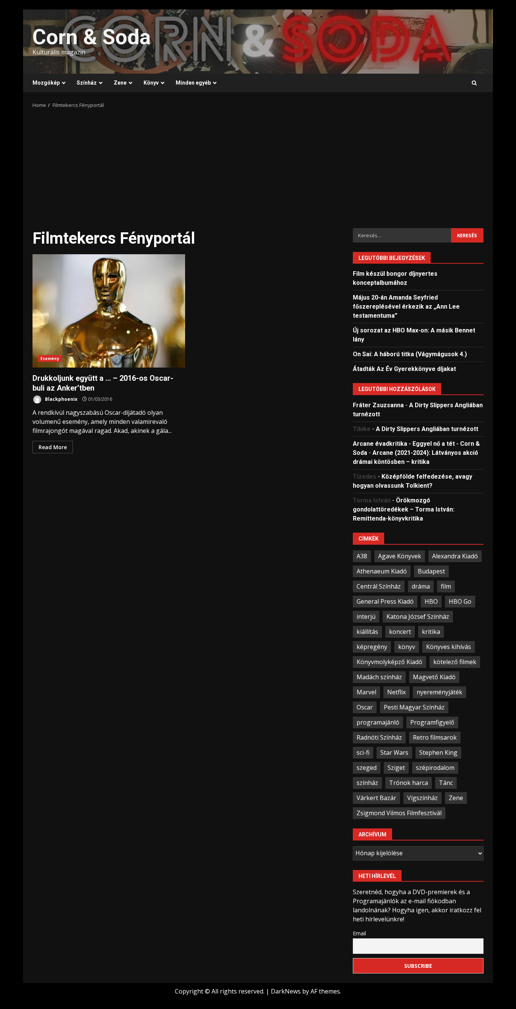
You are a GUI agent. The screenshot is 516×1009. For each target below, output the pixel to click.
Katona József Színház (417, 616)
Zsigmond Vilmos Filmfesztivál (399, 813)
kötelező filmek (454, 662)
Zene (120, 83)
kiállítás (367, 631)
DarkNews (286, 991)
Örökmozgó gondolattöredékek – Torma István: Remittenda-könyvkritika (403, 509)
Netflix (396, 692)
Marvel (366, 692)
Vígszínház (422, 798)
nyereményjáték (439, 692)
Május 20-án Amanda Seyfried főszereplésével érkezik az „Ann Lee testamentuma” (406, 306)
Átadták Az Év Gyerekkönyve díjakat (404, 368)
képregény (372, 647)
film (446, 586)
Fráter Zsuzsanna (378, 405)
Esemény (49, 358)
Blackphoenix (60, 399)
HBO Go (460, 601)
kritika (431, 631)
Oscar (365, 707)
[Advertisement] (258, 166)
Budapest (431, 571)
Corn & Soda (91, 37)
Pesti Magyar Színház (414, 707)
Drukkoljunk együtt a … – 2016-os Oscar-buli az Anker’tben (108, 311)
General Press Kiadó (385, 601)
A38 (362, 556)
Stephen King (438, 752)
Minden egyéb (193, 83)
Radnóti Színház (379, 737)
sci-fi (363, 752)
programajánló (378, 722)
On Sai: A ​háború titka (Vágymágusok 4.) (410, 354)
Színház (87, 83)
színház (367, 783)
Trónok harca (408, 783)
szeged (367, 767)
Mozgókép (46, 83)
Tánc (446, 783)
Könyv (151, 83)
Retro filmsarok (435, 737)
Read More (53, 447)
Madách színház (379, 677)
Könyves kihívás (448, 647)
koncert (400, 631)
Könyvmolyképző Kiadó (389, 662)
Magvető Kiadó (434, 677)
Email (359, 933)
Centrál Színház (379, 586)
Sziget (396, 767)
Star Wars (394, 752)
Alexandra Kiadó (455, 556)
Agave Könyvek (399, 556)
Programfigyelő (432, 722)
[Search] (474, 83)
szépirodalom (435, 767)
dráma (421, 586)
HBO (431, 601)
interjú (366, 616)
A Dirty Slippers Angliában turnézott (427, 429)
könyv (406, 647)
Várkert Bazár (376, 798)
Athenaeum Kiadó (382, 571)
